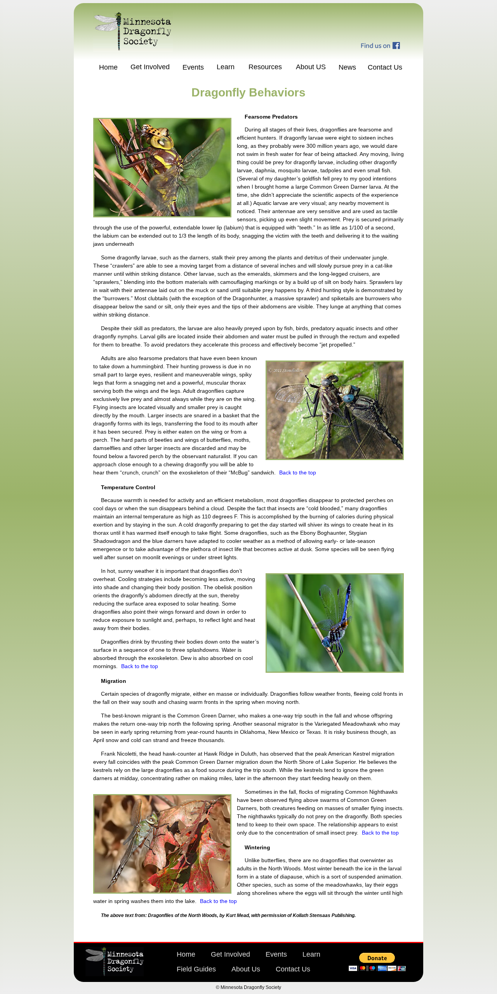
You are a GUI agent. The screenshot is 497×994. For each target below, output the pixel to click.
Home (108, 67)
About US (311, 67)
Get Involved (150, 67)
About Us (245, 969)
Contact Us (385, 67)
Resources (265, 67)
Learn (226, 67)
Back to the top (297, 472)
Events (193, 67)
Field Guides (196, 969)
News (347, 67)
